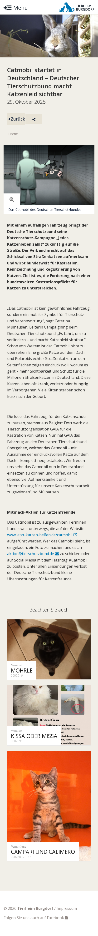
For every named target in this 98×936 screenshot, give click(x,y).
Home (13, 134)
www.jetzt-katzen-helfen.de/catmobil (39, 534)
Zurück (17, 119)
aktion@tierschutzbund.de (30, 553)
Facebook (56, 917)
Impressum (67, 908)
